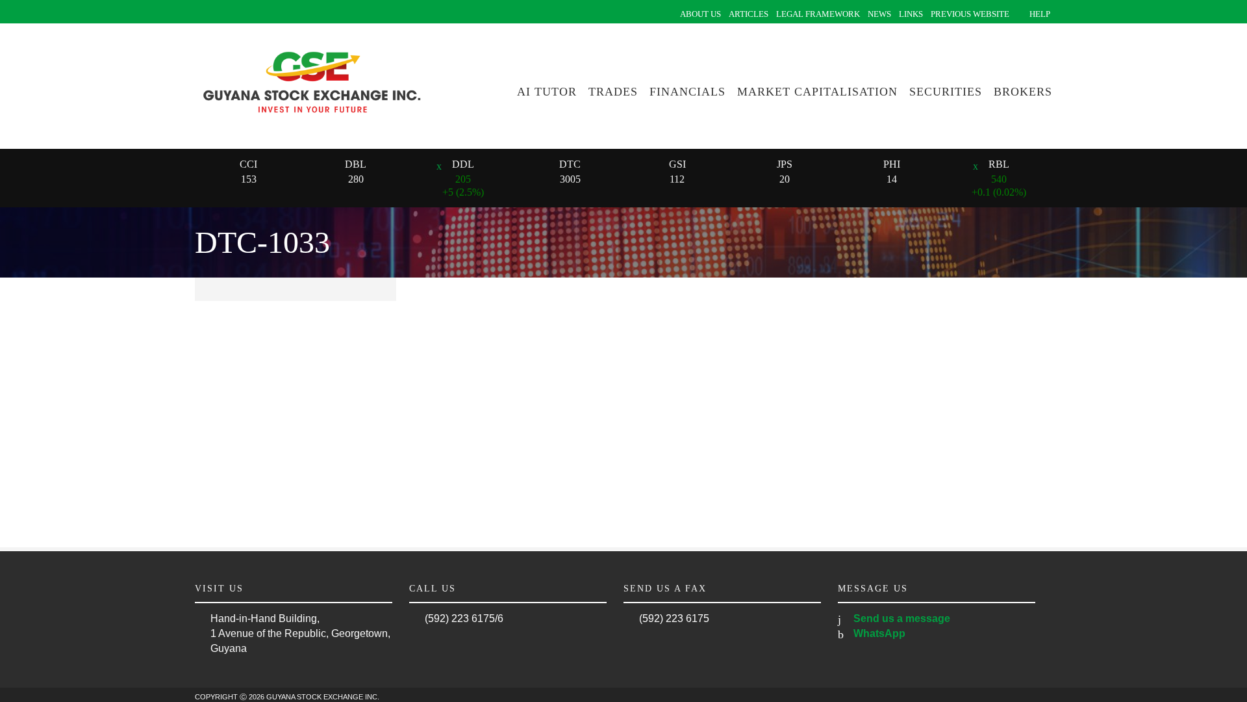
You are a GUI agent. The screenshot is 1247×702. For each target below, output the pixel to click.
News (879, 14)
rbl (999, 164)
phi (891, 164)
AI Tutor (547, 91)
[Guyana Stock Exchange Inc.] (312, 121)
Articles (748, 14)
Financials (687, 91)
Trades (613, 91)
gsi (677, 164)
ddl (463, 164)
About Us (700, 14)
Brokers (1023, 91)
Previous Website (970, 14)
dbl (355, 164)
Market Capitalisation (817, 91)
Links (911, 14)
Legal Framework (818, 14)
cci (248, 164)
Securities (945, 91)
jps (784, 164)
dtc (570, 164)
